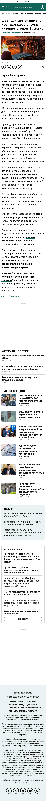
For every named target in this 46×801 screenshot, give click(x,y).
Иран (4, 296)
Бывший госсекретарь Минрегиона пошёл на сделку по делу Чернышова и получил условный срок (30, 432)
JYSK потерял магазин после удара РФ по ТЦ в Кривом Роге (22, 593)
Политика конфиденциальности (23, 705)
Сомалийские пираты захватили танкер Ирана (21, 612)
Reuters (36, 115)
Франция (14, 296)
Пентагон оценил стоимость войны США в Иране (22, 357)
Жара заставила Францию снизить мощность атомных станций (22, 523)
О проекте (31, 702)
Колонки (29, 13)
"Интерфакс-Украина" (32, 726)
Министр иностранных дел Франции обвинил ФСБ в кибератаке (23, 515)
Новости (6, 13)
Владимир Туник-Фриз (11, 32)
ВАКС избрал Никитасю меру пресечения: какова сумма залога (31, 414)
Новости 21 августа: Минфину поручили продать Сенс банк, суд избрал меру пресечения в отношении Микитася (21, 582)
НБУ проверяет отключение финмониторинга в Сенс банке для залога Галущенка (31, 489)
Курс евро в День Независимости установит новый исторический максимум (28, 451)
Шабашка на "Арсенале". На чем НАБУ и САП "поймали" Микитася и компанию (31, 399)
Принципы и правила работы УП (23, 711)
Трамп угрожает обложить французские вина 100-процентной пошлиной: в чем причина (22, 533)
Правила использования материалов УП (23, 708)
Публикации (17, 13)
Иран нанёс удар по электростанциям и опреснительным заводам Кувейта (22, 368)
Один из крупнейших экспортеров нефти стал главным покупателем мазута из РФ (22, 603)
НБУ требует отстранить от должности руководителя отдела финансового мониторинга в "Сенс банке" (22, 557)
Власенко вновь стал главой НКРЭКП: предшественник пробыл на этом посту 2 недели (31, 470)
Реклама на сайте (17, 702)
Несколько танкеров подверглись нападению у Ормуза (19, 378)
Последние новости (14, 549)
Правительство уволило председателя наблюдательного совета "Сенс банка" (21, 570)
